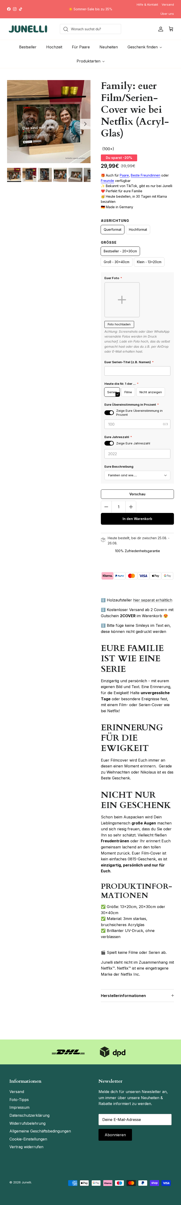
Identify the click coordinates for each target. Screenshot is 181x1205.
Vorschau (137, 494)
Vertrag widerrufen (26, 1146)
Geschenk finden (143, 47)
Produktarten (88, 61)
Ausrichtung (115, 221)
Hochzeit (54, 47)
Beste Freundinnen (145, 175)
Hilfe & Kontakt (147, 4)
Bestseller (28, 47)
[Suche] (64, 29)
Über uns (167, 13)
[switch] (109, 412)
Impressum (19, 1107)
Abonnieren (115, 1134)
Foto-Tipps (19, 1099)
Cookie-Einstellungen (28, 1139)
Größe (109, 242)
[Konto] (160, 29)
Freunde (107, 181)
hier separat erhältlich (152, 600)
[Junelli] (28, 29)
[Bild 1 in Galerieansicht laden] (48, 121)
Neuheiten (108, 47)
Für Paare (81, 47)
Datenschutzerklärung (29, 1115)
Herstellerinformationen (123, 995)
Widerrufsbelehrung (27, 1123)
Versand (168, 4)
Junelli (26, 1182)
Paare (124, 175)
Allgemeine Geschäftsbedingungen (40, 1131)
